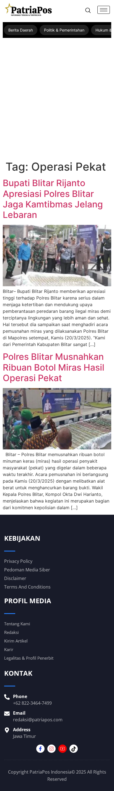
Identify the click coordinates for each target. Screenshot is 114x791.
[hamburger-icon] (103, 10)
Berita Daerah (20, 30)
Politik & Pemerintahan (64, 30)
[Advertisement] (57, 100)
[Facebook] (40, 749)
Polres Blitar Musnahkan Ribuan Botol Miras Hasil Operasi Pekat (53, 367)
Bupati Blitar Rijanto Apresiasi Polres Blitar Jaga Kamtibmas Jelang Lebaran (53, 199)
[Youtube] (62, 749)
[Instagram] (51, 749)
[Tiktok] (73, 749)
